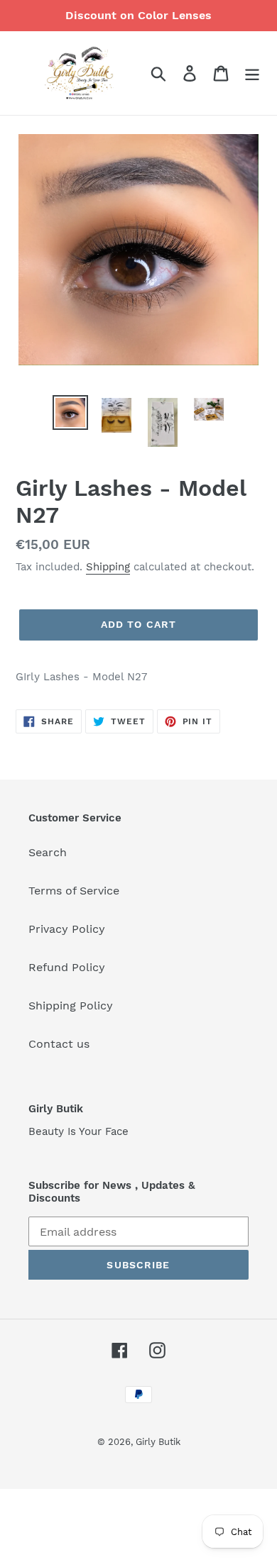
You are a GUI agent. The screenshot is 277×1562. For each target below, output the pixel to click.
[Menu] (252, 73)
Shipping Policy (70, 1005)
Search (47, 852)
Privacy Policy (66, 929)
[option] (71, 412)
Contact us (58, 1044)
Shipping (108, 566)
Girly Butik (158, 1441)
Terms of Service (73, 890)
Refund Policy (66, 967)
